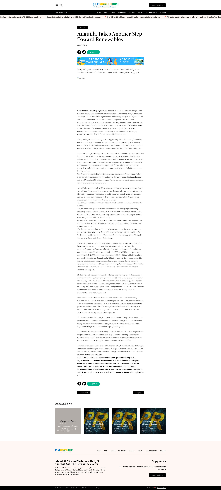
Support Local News (157, 5)
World (140, 12)
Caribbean (122, 12)
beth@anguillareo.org (93, 354)
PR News (163, 12)
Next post (138, 393)
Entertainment (151, 12)
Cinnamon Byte (161, 488)
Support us (93, 52)
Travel (113, 12)
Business (132, 12)
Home (99, 12)
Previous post (84, 393)
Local (106, 12)
